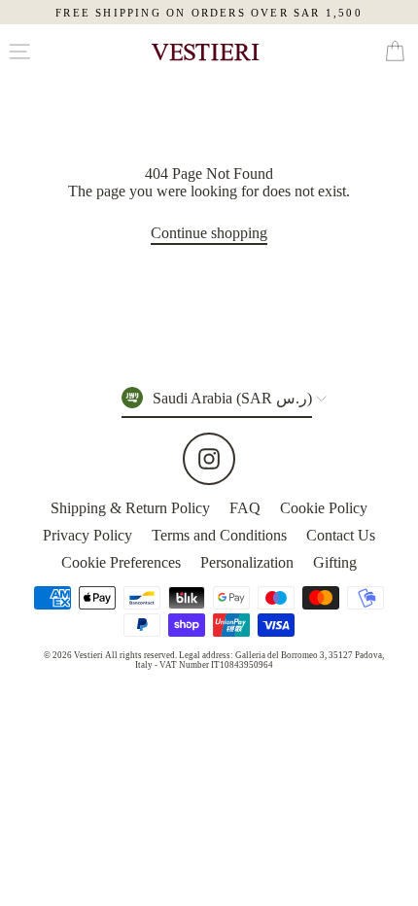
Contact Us (340, 535)
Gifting (335, 562)
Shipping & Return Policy (130, 508)
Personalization (247, 562)
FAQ (245, 508)
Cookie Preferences (121, 562)
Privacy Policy (87, 535)
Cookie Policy (323, 508)
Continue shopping (209, 233)
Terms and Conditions (219, 535)
